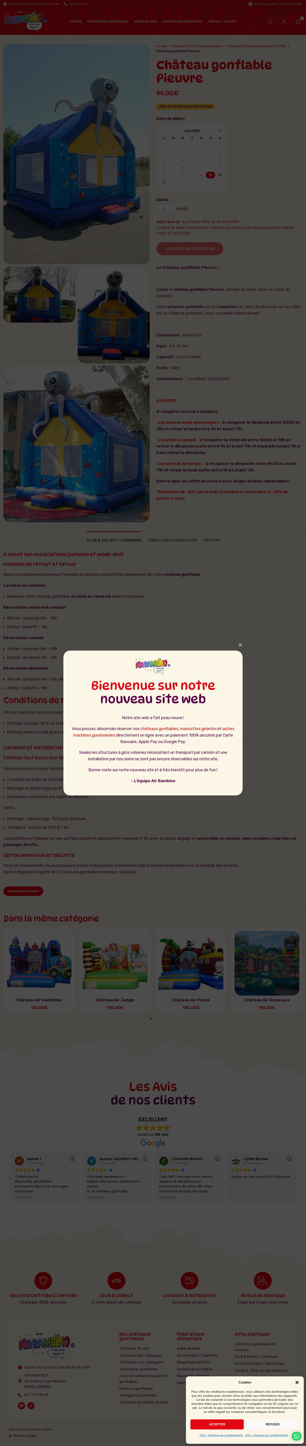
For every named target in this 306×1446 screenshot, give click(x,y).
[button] (297, 1382)
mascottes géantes (198, 728)
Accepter (217, 1424)
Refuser (273, 1424)
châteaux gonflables (159, 728)
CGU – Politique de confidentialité (221, 1435)
